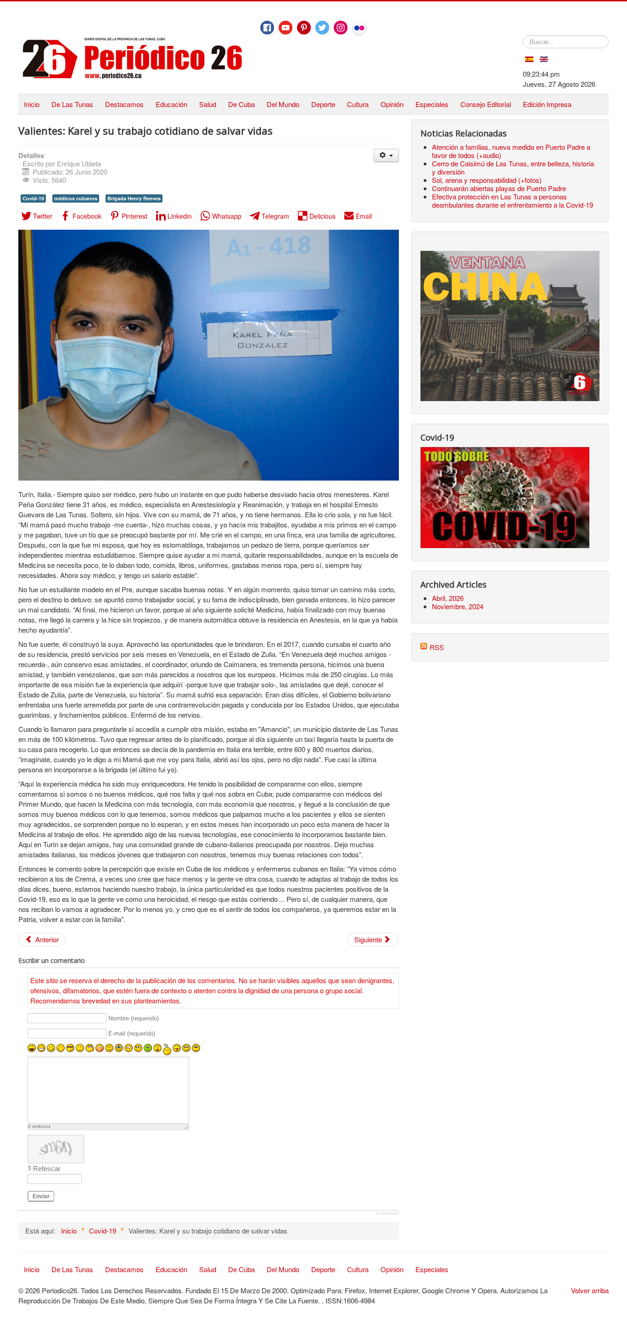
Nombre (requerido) (133, 1018)
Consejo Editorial (485, 104)
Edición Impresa (547, 104)
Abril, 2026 (448, 598)
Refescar (47, 1168)
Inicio (31, 104)
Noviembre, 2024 (457, 606)
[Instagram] (340, 27)
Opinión (392, 104)
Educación (171, 104)
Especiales (431, 104)
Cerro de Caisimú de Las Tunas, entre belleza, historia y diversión (513, 167)
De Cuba (241, 104)
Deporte (323, 104)
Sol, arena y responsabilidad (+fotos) (487, 180)
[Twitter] (322, 27)
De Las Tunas (72, 104)
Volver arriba (590, 1290)
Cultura (358, 104)
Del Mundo (283, 104)
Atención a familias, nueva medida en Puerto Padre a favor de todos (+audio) (511, 151)
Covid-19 (33, 198)
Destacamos (124, 104)
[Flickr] (359, 28)
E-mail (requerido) (131, 1033)
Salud (207, 104)
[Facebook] (267, 27)
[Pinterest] (304, 27)
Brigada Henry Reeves (134, 198)
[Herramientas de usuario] (386, 155)
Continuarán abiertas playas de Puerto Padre (499, 188)
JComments (387, 1213)
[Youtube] (285, 27)
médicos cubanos (75, 198)
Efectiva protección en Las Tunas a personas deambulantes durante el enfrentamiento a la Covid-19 (512, 200)
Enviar (41, 1196)
